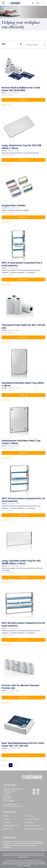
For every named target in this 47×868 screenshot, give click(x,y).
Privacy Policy (29, 816)
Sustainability (29, 822)
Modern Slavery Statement (33, 829)
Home (5, 816)
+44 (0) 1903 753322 (11, 804)
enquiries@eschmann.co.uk (14, 806)
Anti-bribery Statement (32, 826)
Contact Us (7, 819)
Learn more (6, 105)
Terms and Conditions (32, 819)
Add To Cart (23, 100)
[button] (3, 3)
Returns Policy (8, 829)
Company (6, 822)
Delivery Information (10, 826)
